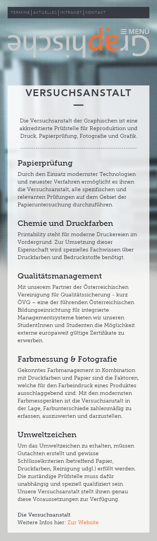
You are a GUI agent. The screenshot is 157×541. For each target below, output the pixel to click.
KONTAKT (95, 12)
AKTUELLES (45, 12)
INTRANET (71, 12)
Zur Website (83, 522)
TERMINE (20, 12)
